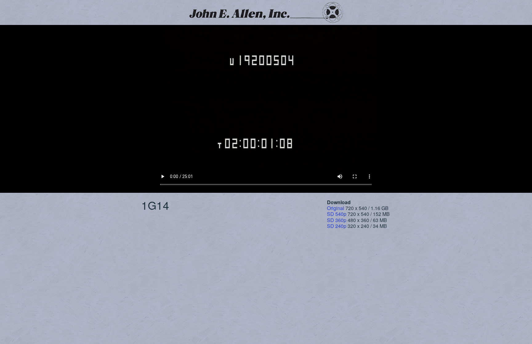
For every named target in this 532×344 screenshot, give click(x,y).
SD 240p (336, 225)
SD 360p (336, 220)
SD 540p (336, 213)
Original (335, 208)
